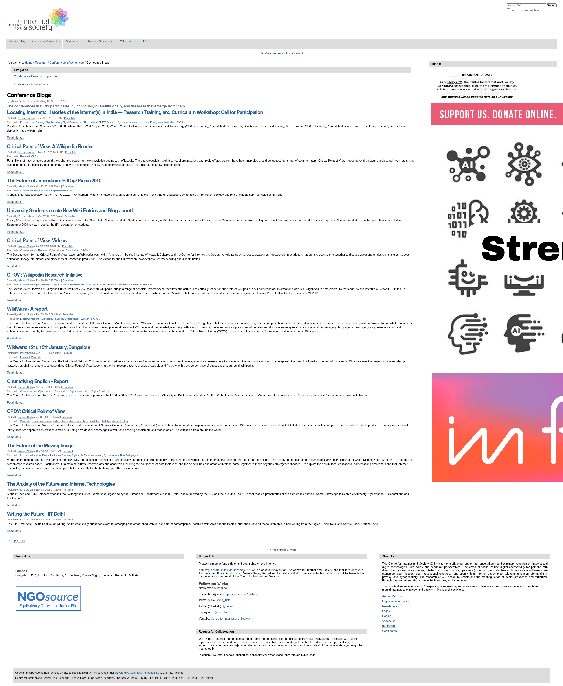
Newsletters (389, 606)
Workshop (169, 122)
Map (209, 678)
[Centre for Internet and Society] (38, 19)
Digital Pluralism (100, 391)
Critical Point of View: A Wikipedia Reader (50, 146)
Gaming (40, 122)
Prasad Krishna (26, 118)
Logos (386, 611)
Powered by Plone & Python (281, 549)
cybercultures (60, 421)
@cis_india (223, 600)
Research (41, 62)
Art (35, 250)
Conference (26, 190)
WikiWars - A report (27, 308)
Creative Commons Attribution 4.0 (139, 672)
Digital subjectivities (80, 391)
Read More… (15, 137)
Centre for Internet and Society (230, 618)
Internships (389, 625)
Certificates (389, 631)
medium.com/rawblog (244, 594)
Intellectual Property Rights (64, 455)
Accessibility (17, 41)
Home (28, 62)
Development (27, 122)
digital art (106, 421)
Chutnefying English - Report (37, 381)
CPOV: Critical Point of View (36, 411)
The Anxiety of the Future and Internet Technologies (61, 483)
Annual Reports (392, 596)
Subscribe (220, 588)
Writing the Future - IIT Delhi (35, 513)
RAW (146, 41)
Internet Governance (101, 41)
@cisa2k (228, 606)
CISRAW (100, 122)
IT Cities (180, 122)
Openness (72, 41)
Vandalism (95, 421)
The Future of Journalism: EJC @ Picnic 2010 (54, 180)
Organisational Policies (396, 601)
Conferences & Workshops (67, 62)
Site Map (264, 53)
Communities (73, 250)
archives (138, 122)
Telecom (125, 41)
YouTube (85, 455)
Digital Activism (53, 122)
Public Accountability (119, 284)
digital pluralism (120, 421)
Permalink (69, 118)
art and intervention (42, 421)
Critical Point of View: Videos (36, 240)
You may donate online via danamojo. (223, 570)
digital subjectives (78, 421)
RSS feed (19, 540)
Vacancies (388, 621)
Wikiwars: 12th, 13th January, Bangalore (48, 346)
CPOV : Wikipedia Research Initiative (44, 274)
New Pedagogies (154, 122)
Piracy (45, 455)
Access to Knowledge (46, 41)
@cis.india (220, 612)
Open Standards (43, 284)
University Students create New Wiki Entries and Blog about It (71, 210)
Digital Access (99, 284)
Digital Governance (72, 122)
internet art (96, 455)
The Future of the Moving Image (40, 445)
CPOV (34, 156)
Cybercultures (125, 122)
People (386, 616)
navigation (21, 70)
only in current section (525, 10)
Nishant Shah (17, 101)
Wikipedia (47, 318)
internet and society (30, 455)
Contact (297, 53)
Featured (111, 122)
